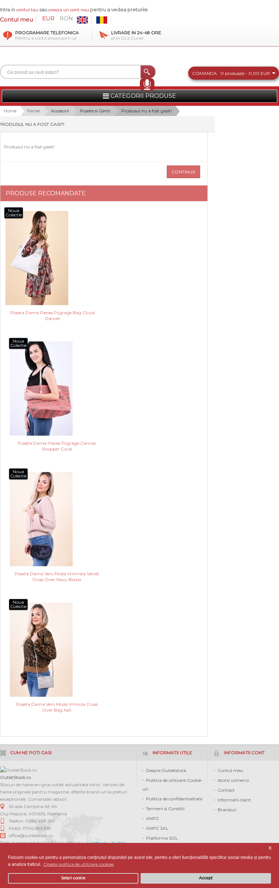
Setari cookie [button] (73, 878)
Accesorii (60, 110)
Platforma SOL (162, 838)
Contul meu (16, 19)
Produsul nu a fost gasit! (146, 110)
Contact (226, 790)
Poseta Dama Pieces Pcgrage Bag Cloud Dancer (52, 315)
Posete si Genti (95, 110)
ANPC (152, 818)
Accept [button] (206, 878)
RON (66, 18)
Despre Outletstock (166, 770)
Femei (33, 110)
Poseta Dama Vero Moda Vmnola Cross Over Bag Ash (57, 707)
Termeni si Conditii (165, 808)
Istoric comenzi (233, 780)
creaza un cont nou (69, 9)
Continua (183, 172)
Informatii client (234, 800)
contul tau (27, 9)
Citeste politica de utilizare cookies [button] (78, 864)
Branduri (227, 809)
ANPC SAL (157, 828)
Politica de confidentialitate (174, 798)
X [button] (270, 848)
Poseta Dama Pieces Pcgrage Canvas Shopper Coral (57, 446)
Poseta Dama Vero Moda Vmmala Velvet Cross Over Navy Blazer (57, 576)
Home (10, 110)
